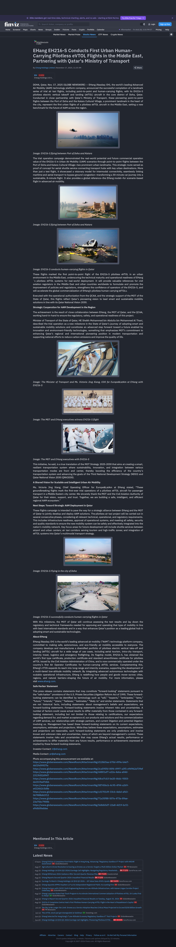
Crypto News (117, 34)
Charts (33, 29)
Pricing (158, 29)
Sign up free (165, 24)
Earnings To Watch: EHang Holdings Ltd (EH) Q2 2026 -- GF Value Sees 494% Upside (76, 881)
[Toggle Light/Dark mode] (143, 24)
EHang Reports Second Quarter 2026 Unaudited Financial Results (68, 877)
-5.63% (114, 881)
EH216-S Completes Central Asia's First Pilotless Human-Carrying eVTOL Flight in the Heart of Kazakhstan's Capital (88, 902)
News (40, 29)
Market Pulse (74, 34)
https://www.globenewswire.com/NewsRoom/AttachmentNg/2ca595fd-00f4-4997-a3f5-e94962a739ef (88, 768)
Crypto (82, 29)
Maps (25, 29)
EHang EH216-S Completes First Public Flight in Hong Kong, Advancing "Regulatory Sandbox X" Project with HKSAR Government (88, 862)
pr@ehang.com (58, 753)
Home (8, 29)
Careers (61, 935)
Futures (66, 29)
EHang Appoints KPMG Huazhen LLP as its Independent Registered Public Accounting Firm (78, 885)
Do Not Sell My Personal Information (122, 935)
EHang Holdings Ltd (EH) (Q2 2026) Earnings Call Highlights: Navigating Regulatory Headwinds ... (80, 870)
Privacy (89, 935)
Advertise (52, 935)
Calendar (100, 29)
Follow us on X (99, 935)
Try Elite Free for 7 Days (131, 18)
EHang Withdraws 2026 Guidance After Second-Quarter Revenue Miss (70, 874)
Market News (59, 34)
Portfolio (90, 29)
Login (153, 24)
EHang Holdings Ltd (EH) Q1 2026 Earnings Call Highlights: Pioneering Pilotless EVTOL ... (77, 920)
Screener (16, 29)
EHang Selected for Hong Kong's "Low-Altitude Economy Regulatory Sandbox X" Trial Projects (79, 916)
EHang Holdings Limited (45, 68)
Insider (57, 29)
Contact (69, 935)
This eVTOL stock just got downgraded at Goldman (62, 913)
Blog (76, 935)
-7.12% (124, 870)
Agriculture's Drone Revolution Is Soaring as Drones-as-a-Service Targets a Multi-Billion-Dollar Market (82, 867)
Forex (74, 29)
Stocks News (89, 34)
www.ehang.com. (47, 681)
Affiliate (43, 935)
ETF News (103, 34)
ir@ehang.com (59, 748)
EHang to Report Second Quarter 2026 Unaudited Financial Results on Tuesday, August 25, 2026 (80, 899)
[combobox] (63, 24)
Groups (48, 29)
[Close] (172, 18)
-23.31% (118, 920)
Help (167, 29)
